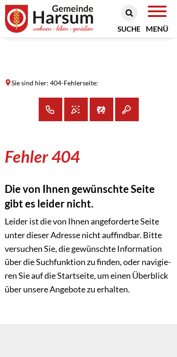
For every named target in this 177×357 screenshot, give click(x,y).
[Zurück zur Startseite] (61, 19)
